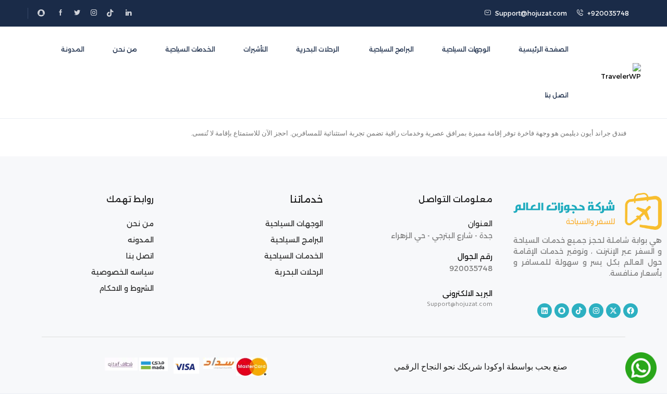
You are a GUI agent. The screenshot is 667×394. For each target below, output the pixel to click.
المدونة (72, 49)
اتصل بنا (557, 95)
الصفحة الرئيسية (543, 49)
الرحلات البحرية (317, 49)
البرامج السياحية (390, 49)
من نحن (125, 49)
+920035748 (608, 13)
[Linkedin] (544, 310)
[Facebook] (630, 310)
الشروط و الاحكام (126, 288)
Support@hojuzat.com (531, 13)
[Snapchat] (561, 310)
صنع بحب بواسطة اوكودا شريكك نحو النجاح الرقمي (480, 366)
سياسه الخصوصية (122, 272)
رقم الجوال (475, 256)
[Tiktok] (579, 310)
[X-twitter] (613, 310)
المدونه (141, 239)
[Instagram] (596, 310)
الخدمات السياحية (190, 49)
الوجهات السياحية (466, 49)
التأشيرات (255, 49)
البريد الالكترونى (467, 293)
